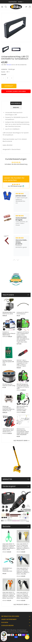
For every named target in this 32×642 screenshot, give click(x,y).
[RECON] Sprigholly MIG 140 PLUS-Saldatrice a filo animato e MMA (22, 408)
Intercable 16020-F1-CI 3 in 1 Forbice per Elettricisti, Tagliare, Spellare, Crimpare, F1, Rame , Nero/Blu (23, 571)
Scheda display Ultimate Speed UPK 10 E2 (8, 362)
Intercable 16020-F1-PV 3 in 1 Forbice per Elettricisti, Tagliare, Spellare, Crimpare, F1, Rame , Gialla (23, 546)
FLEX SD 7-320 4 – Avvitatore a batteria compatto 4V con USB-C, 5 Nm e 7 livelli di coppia (23, 363)
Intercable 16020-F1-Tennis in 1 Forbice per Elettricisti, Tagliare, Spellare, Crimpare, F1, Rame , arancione (9, 595)
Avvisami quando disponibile (16, 91)
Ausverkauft (9, 86)
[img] (16, 184)
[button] (14, 260)
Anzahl (3, 74)
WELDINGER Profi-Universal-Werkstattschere (7, 570)
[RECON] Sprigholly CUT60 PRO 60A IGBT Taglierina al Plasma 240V (23, 386)
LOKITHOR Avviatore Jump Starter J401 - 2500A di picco (8, 430)
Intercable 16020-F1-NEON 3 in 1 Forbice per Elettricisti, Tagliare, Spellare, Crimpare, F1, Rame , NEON (9, 546)
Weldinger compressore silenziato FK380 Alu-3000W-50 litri (9, 408)
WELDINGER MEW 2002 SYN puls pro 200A (9, 313)
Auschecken (13, 2)
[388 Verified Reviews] (16, 286)
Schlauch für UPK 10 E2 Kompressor (22, 313)
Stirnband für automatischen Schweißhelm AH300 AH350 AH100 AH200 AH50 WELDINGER (23, 431)
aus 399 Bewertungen (15, 186)
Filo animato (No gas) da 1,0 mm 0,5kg (9, 384)
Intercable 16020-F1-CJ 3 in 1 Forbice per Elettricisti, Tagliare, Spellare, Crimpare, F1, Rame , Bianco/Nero (23, 595)
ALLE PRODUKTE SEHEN (21, 440)
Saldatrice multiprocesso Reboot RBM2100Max (9, 333)
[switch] (4, 639)
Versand (9, 64)
